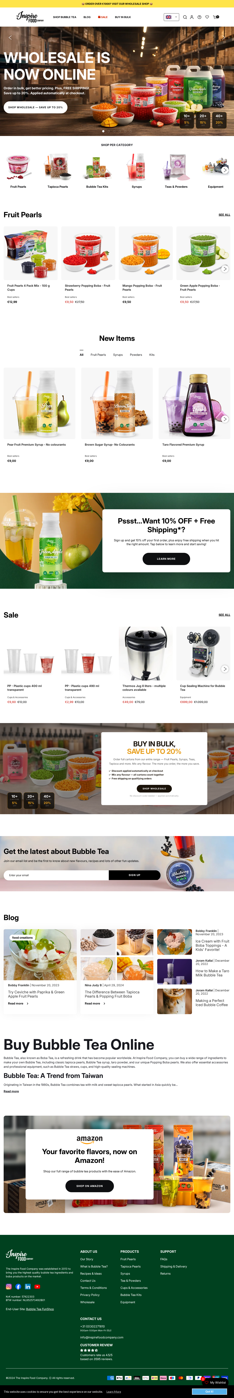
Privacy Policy (90, 1295)
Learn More (113, 1391)
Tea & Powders (130, 1280)
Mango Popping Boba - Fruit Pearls (142, 287)
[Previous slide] (10, 37)
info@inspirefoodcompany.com (101, 1337)
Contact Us (87, 1280)
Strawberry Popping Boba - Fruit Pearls (87, 287)
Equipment (127, 1302)
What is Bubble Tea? (94, 1266)
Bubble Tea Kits (130, 1295)
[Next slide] (224, 37)
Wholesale (87, 1302)
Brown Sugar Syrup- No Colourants (110, 444)
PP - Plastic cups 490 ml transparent (82, 688)
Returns (165, 1273)
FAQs (163, 1259)
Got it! (209, 1391)
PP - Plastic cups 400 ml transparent (24, 688)
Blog (87, 17)
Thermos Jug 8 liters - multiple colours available (144, 688)
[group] (18, 170)
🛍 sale (103, 17)
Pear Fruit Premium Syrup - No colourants (36, 444)
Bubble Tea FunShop (40, 1309)
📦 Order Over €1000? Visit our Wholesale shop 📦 (117, 3)
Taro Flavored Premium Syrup (183, 444)
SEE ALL (224, 215)
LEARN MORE (166, 558)
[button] (185, 17)
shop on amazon (89, 1185)
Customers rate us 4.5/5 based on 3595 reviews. (96, 1357)
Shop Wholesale (154, 788)
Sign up (134, 875)
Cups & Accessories (134, 1288)
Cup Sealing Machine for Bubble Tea (202, 688)
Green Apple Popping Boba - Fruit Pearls (200, 287)
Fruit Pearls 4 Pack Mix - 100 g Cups (28, 287)
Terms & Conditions (93, 1288)
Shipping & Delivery (173, 1266)
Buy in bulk (123, 17)
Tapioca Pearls (130, 1266)
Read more (11, 1091)
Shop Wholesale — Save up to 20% (35, 107)
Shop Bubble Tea (64, 17)
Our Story (86, 1259)
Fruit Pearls (128, 1259)
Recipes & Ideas (91, 1273)
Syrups (125, 1273)
